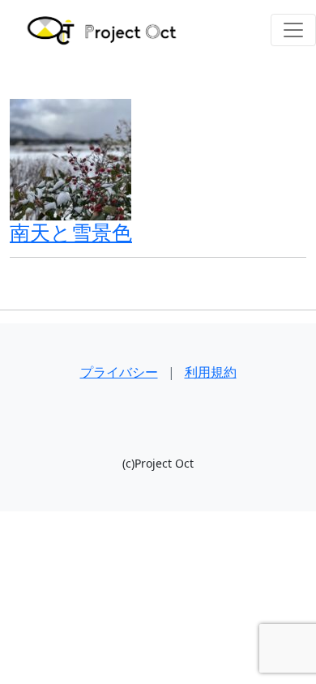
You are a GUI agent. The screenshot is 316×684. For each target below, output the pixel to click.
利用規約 (211, 372)
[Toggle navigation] (293, 30)
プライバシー (119, 372)
